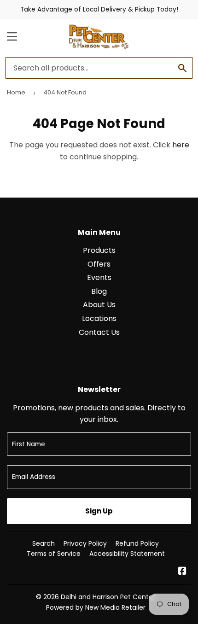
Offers (99, 264)
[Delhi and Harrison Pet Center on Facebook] (182, 571)
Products (99, 250)
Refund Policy (137, 543)
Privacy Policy (85, 543)
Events (99, 277)
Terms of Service (54, 553)
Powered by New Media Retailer (96, 607)
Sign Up (99, 511)
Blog (99, 291)
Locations (99, 318)
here (180, 145)
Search (43, 543)
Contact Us (99, 332)
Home (16, 92)
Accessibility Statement (127, 553)
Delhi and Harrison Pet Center (108, 596)
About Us (99, 304)
